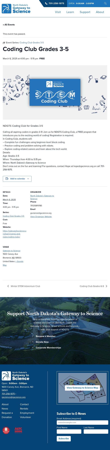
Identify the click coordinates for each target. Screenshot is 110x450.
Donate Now (42, 342)
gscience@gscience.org (13, 397)
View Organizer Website (41, 216)
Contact (24, 404)
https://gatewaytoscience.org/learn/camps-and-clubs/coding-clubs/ (14, 234)
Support (85, 12)
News (5, 408)
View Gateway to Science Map (82, 387)
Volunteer (25, 417)
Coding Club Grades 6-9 (92, 286)
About (100, 12)
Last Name (89, 427)
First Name (62, 427)
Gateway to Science (11, 251)
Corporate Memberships (48, 347)
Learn (70, 12)
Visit (58, 12)
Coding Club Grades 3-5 (13, 216)
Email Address (69, 418)
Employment (27, 413)
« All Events (9, 24)
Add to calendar (17, 178)
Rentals (24, 408)
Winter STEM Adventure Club (25, 286)
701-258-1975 (56, 3)
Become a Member (45, 336)
